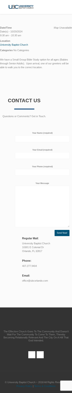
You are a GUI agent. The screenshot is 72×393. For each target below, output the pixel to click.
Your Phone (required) (42, 166)
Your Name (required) (42, 133)
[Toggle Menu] (67, 7)
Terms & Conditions (45, 386)
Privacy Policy (24, 386)
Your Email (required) (42, 150)
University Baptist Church (14, 44)
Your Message (42, 183)
